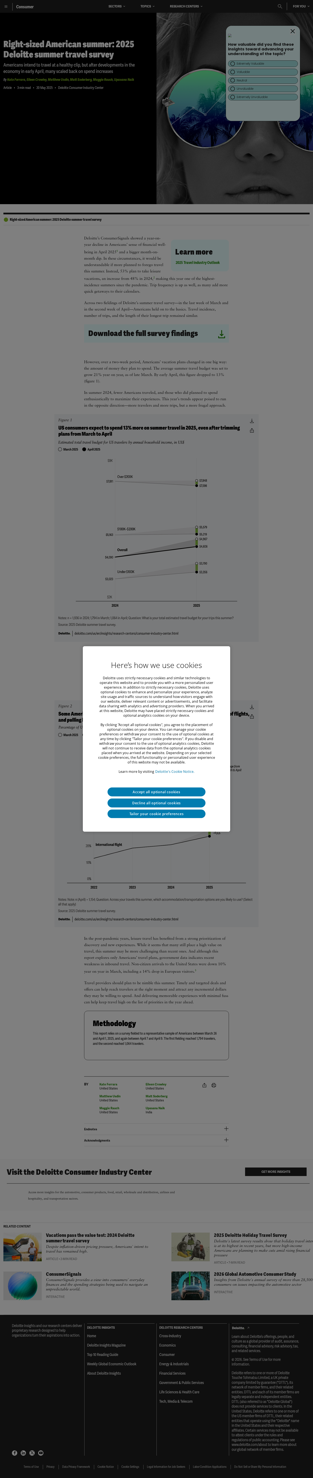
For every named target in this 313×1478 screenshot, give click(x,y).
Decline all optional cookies (156, 803)
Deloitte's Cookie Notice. (174, 771)
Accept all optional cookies (156, 792)
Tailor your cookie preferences (156, 814)
